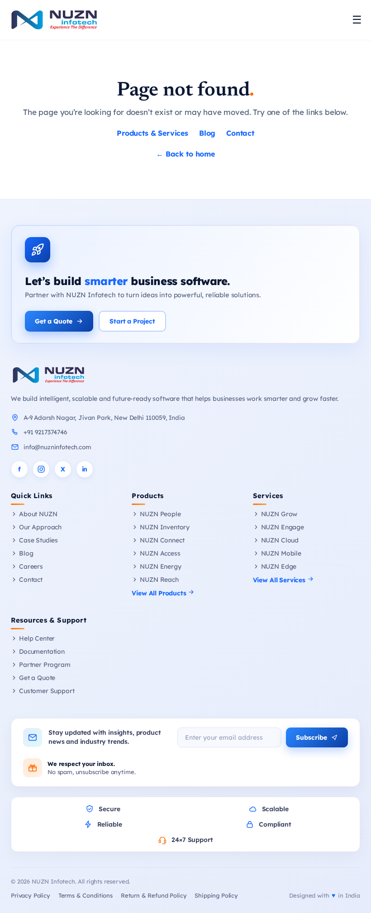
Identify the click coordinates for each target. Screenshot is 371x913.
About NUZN (38, 514)
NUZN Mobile (281, 553)
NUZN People (160, 514)
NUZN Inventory (165, 527)
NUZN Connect (162, 540)
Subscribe (311, 737)
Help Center (37, 638)
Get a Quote (53, 321)
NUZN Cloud (280, 540)
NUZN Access (160, 553)
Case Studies (38, 540)
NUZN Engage (282, 527)
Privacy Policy (30, 895)
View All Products (160, 593)
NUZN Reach (159, 579)
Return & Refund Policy (153, 895)
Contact (240, 133)
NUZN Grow (279, 514)
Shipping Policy (216, 895)
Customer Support (46, 691)
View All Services (280, 580)
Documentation (42, 651)
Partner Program (45, 665)
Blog (207, 133)
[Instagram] (41, 469)
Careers (31, 566)
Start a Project (132, 321)
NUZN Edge (279, 566)
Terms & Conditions (85, 895)
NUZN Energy (160, 566)
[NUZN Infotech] (185, 375)
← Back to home (185, 153)
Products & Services (152, 133)
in (85, 469)
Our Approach (40, 527)
